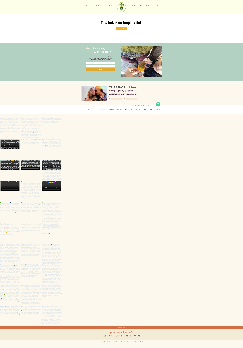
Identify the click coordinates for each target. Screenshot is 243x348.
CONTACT (158, 109)
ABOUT (89, 109)
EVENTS (102, 109)
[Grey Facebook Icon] (124, 99)
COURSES (119, 109)
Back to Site (121, 28)
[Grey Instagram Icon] (109, 99)
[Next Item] (239, 326)
